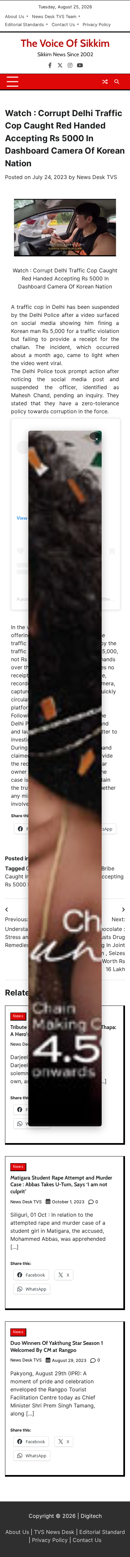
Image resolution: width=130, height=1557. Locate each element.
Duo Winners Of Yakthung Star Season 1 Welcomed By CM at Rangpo (56, 1346)
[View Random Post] (105, 82)
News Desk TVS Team (54, 16)
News (18, 1016)
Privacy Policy (97, 24)
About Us (14, 16)
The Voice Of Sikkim (65, 43)
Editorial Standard (102, 1532)
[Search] (117, 82)
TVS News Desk (54, 1532)
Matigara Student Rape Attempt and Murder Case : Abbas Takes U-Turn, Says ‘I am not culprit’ (61, 1185)
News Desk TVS (97, 177)
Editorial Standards (24, 24)
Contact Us (63, 24)
